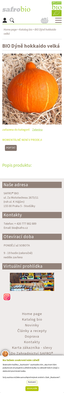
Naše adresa (16, 185)
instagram (32, 297)
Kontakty (13, 215)
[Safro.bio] (16, 9)
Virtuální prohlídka (23, 266)
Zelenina (37, 129)
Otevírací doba (19, 237)
